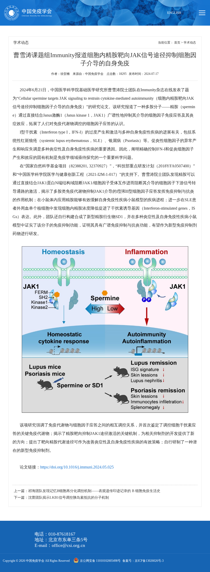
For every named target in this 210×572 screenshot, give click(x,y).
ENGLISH (174, 13)
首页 (177, 42)
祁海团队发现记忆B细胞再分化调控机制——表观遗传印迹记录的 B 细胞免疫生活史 (94, 491)
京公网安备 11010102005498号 (100, 561)
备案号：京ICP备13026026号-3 (143, 561)
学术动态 (190, 42)
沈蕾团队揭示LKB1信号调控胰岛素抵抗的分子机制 (68, 497)
